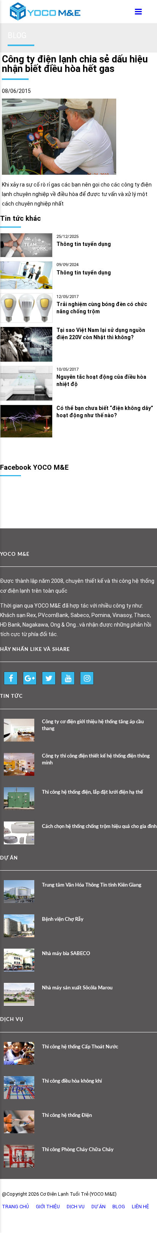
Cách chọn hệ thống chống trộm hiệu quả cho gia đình (99, 826)
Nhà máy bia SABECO (66, 953)
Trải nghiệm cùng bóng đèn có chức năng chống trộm (101, 307)
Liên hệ (140, 1206)
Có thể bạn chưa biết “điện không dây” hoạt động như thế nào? (104, 411)
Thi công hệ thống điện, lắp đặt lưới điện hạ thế (92, 792)
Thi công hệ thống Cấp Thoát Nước (80, 1047)
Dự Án (98, 1206)
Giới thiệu (48, 1206)
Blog (118, 1206)
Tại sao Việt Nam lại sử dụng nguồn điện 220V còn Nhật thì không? (100, 333)
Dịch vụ (76, 1206)
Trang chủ (15, 1206)
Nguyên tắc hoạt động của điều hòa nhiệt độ (101, 380)
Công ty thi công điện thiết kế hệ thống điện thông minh (96, 760)
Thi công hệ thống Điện (67, 1115)
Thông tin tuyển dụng (83, 244)
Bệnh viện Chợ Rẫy (62, 919)
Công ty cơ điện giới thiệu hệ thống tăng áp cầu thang (93, 725)
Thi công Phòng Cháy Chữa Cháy (78, 1149)
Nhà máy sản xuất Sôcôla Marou (77, 988)
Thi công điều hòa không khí (72, 1081)
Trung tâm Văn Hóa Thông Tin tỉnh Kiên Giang (91, 885)
